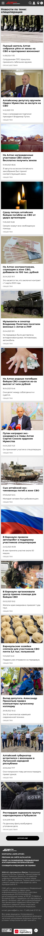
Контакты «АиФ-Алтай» (13, 854)
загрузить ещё (22, 838)
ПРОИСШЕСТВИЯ (10, 65)
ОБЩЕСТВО (8, 120)
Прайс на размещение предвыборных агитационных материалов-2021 (20, 861)
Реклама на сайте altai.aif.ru (16, 857)
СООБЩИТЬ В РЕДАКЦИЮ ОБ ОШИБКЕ (19, 865)
